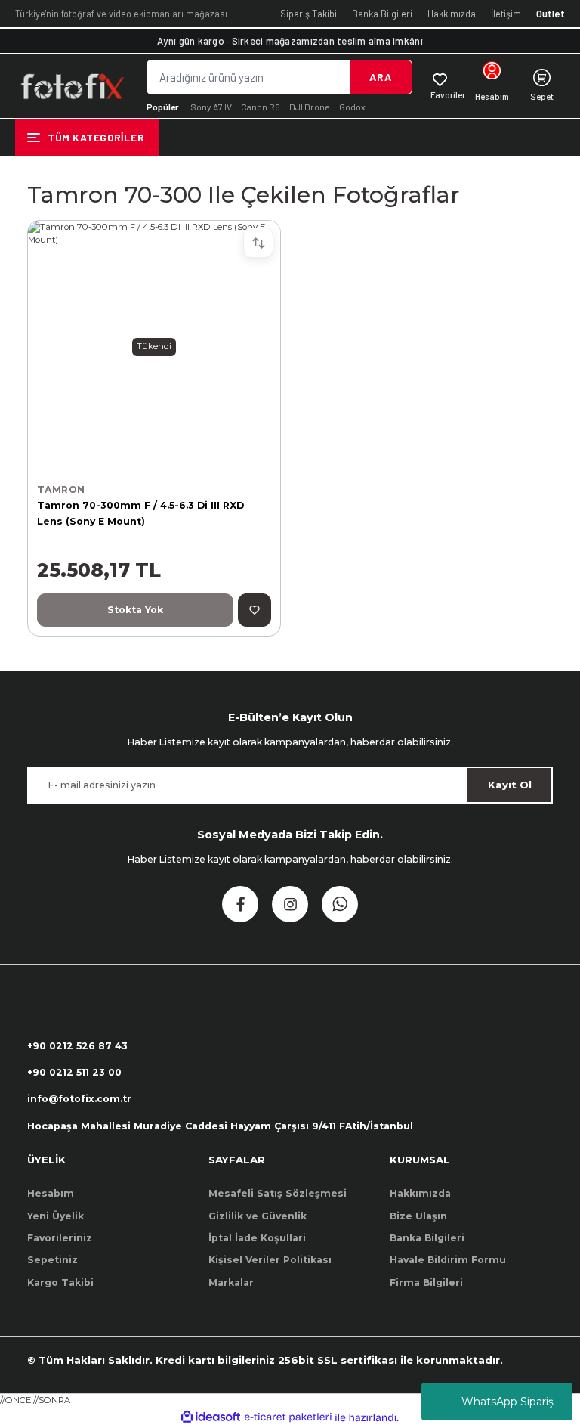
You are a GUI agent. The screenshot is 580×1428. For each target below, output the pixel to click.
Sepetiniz (52, 1259)
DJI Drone (309, 106)
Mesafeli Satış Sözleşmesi (277, 1193)
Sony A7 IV (211, 106)
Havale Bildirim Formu (448, 1259)
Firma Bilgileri (426, 1282)
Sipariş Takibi (308, 14)
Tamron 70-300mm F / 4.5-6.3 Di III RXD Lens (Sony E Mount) (140, 513)
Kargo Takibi (60, 1282)
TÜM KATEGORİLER (95, 137)
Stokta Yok (135, 609)
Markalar (231, 1282)
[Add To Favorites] (254, 610)
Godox (352, 106)
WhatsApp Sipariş (507, 1401)
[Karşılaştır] (258, 243)
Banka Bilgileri (382, 14)
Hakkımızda (451, 14)
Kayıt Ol (510, 785)
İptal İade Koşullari (257, 1238)
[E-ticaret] (288, 1417)
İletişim (506, 14)
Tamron (61, 489)
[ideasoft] (210, 1417)
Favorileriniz (59, 1238)
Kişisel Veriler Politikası (270, 1259)
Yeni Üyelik (55, 1216)
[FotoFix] (71, 86)
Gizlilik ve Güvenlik (257, 1216)
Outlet (550, 14)
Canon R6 (260, 106)
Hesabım (50, 1193)
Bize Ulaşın (418, 1216)
